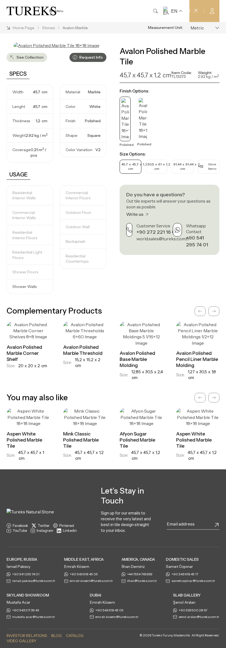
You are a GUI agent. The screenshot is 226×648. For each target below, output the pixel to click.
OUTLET (182, 11)
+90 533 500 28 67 (193, 610)
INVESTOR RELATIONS (27, 635)
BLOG (56, 635)
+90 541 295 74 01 (25, 574)
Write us (135, 214)
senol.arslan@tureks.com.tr (199, 617)
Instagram (45, 530)
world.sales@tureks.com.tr (162, 238)
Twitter (44, 525)
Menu (59, 11)
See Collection (30, 57)
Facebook (20, 525)
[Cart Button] (223, 10)
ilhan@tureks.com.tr (142, 581)
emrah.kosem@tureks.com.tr (91, 581)
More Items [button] (207, 166)
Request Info (91, 57)
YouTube (20, 530)
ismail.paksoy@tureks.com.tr (33, 581)
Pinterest (66, 525)
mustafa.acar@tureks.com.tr (33, 617)
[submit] (216, 525)
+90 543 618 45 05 (84, 574)
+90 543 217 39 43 (25, 610)
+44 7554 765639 (139, 574)
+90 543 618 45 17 (184, 574)
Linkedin (70, 530)
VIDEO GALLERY (21, 640)
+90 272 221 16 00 (157, 232)
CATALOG (75, 635)
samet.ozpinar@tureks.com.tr (193, 581)
